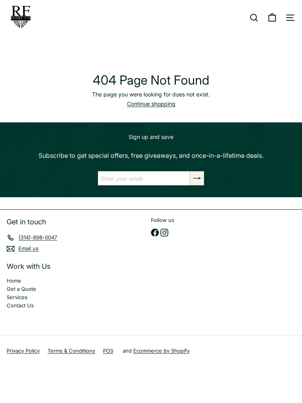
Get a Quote (21, 289)
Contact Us (20, 305)
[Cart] (272, 17)
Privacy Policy (23, 351)
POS (108, 351)
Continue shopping (151, 103)
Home (14, 280)
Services (17, 297)
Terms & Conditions (71, 351)
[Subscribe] (197, 178)
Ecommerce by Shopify (161, 351)
